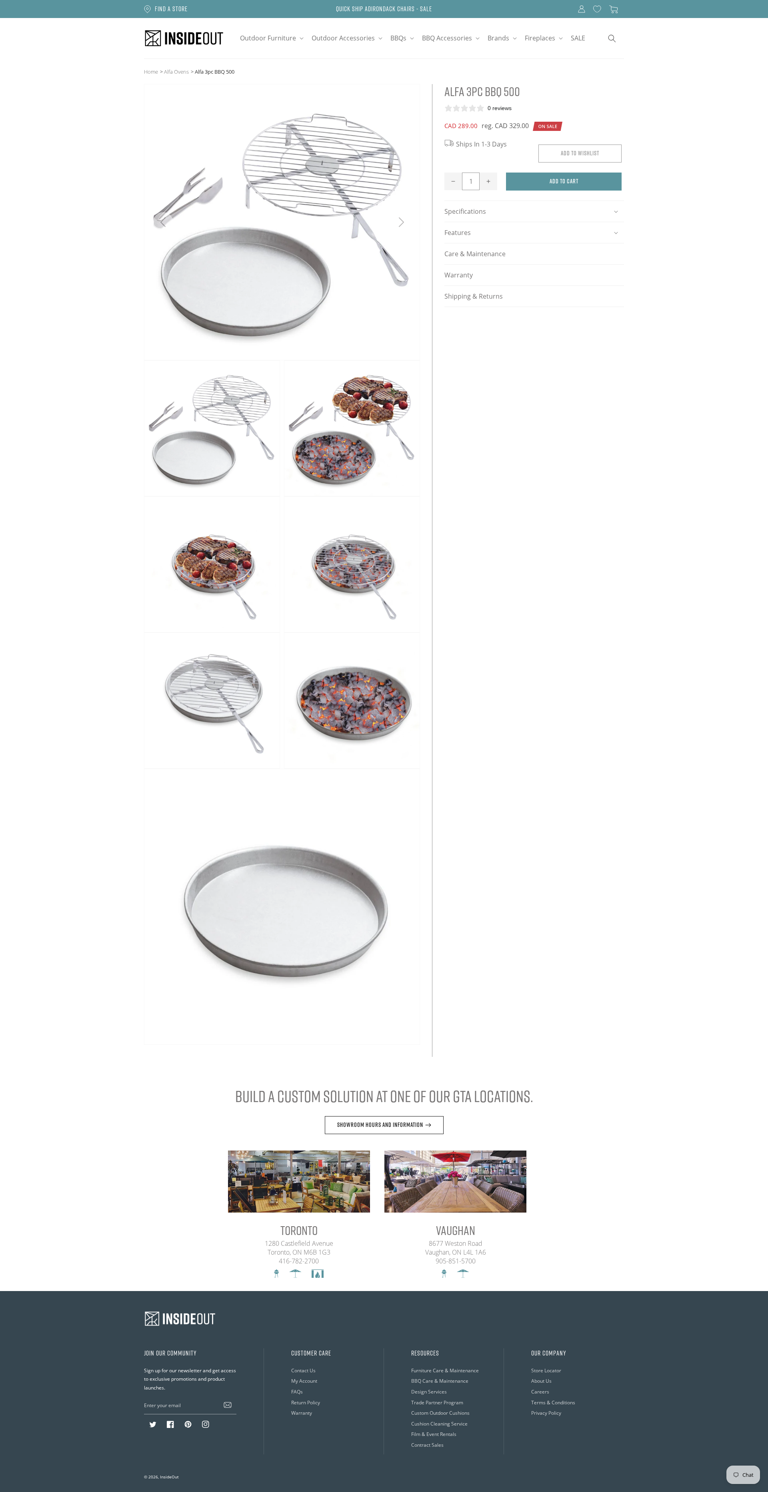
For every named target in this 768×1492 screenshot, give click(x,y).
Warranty (458, 275)
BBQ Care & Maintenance (439, 1381)
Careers (540, 1391)
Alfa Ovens (176, 71)
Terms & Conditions (553, 1402)
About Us (541, 1381)
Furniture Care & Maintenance (445, 1370)
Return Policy (305, 1402)
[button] (271, 38)
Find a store (171, 8)
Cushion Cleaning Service (439, 1423)
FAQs (297, 1391)
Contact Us (303, 1370)
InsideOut (169, 1477)
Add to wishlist (580, 153)
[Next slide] (401, 222)
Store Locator (546, 1370)
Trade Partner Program (437, 1402)
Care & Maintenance (475, 253)
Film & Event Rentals (433, 1434)
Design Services (429, 1391)
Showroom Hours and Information (380, 1125)
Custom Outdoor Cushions (440, 1413)
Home (151, 71)
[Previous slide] (163, 222)
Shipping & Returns (473, 296)
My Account (304, 1381)
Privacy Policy (546, 1413)
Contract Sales (427, 1445)
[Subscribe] (227, 1405)
